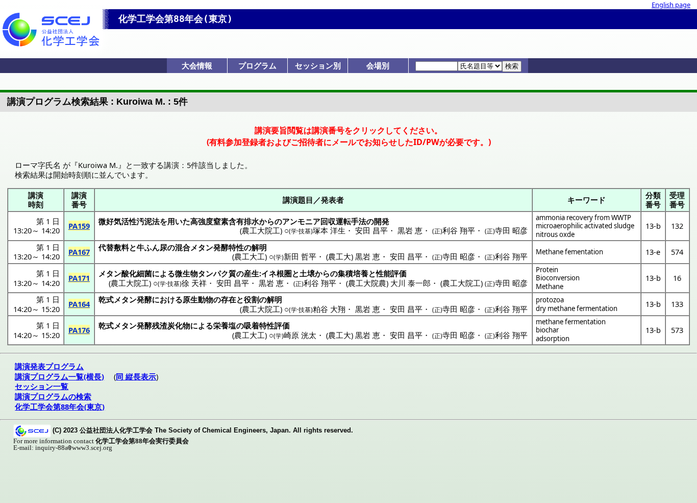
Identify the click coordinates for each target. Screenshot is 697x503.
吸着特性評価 (267, 325)
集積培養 (353, 273)
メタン (201, 247)
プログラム (257, 65)
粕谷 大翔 (329, 309)
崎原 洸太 (300, 335)
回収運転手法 (343, 221)
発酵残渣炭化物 (163, 325)
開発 (381, 221)
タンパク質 (217, 273)
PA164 (79, 304)
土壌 (307, 273)
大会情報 (197, 65)
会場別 (377, 65)
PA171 (79, 278)
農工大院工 (261, 230)
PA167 (79, 252)
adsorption (552, 338)
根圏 (284, 273)
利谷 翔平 (458, 230)
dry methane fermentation (576, 308)
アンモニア (301, 221)
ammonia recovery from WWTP (583, 217)
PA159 (79, 226)
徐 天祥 (194, 283)
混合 (182, 247)
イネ (269, 273)
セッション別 (318, 65)
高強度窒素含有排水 (224, 221)
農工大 (339, 256)
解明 (259, 247)
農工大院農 (367, 283)
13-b (653, 226)
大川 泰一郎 (410, 283)
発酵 (144, 299)
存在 (228, 299)
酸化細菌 (136, 273)
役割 (251, 299)
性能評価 (391, 273)
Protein (547, 269)
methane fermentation (571, 321)
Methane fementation (569, 251)
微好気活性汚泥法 (129, 221)
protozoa (550, 299)
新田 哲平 (300, 256)
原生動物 (198, 299)
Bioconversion (558, 277)
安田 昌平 (371, 230)
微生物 (186, 273)
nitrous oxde (555, 234)
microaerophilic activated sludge (585, 225)
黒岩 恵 (409, 230)
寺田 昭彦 (511, 230)
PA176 (79, 330)
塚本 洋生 (329, 230)
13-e (652, 252)
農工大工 (249, 256)
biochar (547, 329)
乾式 (106, 299)
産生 (251, 273)
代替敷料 (113, 247)
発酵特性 (228, 247)
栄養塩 (224, 325)
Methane (549, 286)
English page (671, 4)
